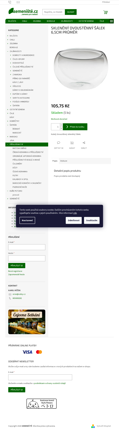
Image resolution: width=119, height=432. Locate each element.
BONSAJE (14, 47)
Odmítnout (74, 220)
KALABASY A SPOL (20, 179)
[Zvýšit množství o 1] (61, 125)
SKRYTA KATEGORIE (21, 98)
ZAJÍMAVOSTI (15, 51)
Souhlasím (91, 220)
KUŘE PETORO (16, 191)
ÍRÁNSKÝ (16, 129)
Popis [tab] (55, 160)
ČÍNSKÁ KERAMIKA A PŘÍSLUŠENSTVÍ (28, 152)
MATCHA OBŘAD (19, 148)
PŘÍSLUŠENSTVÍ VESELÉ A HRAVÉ (26, 159)
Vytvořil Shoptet (104, 426)
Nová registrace (15, 271)
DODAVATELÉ (18, 63)
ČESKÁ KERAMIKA (20, 171)
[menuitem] (12, 21)
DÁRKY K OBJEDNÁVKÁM (23, 90)
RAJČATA (14, 35)
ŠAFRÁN (16, 105)
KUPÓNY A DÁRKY (20, 94)
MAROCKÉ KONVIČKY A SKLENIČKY (27, 183)
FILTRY (15, 175)
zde (75, 213)
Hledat (70, 12)
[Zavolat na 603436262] (12, 2)
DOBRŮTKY (14, 121)
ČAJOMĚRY (17, 163)
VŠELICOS (17, 86)
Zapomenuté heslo (16, 274)
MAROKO (14, 136)
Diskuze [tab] (63, 160)
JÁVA (12, 140)
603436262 (17, 298)
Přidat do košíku (77, 126)
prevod (16, 194)
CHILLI (12, 39)
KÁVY (12, 117)
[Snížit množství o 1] (61, 128)
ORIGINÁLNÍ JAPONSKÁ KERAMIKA (27, 156)
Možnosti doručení (59, 119)
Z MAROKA (17, 74)
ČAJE (12, 113)
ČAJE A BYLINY (19, 59)
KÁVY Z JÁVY (18, 82)
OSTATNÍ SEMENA (17, 109)
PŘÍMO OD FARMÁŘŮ (21, 78)
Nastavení (27, 220)
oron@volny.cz (19, 294)
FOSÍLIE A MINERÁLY (21, 101)
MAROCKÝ (17, 132)
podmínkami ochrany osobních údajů (50, 383)
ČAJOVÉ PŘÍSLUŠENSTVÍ (23, 66)
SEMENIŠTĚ (17, 70)
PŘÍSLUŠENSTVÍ (16, 144)
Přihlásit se (17, 265)
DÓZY (15, 167)
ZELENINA (14, 43)
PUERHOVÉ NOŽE (20, 187)
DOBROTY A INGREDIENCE (23, 55)
